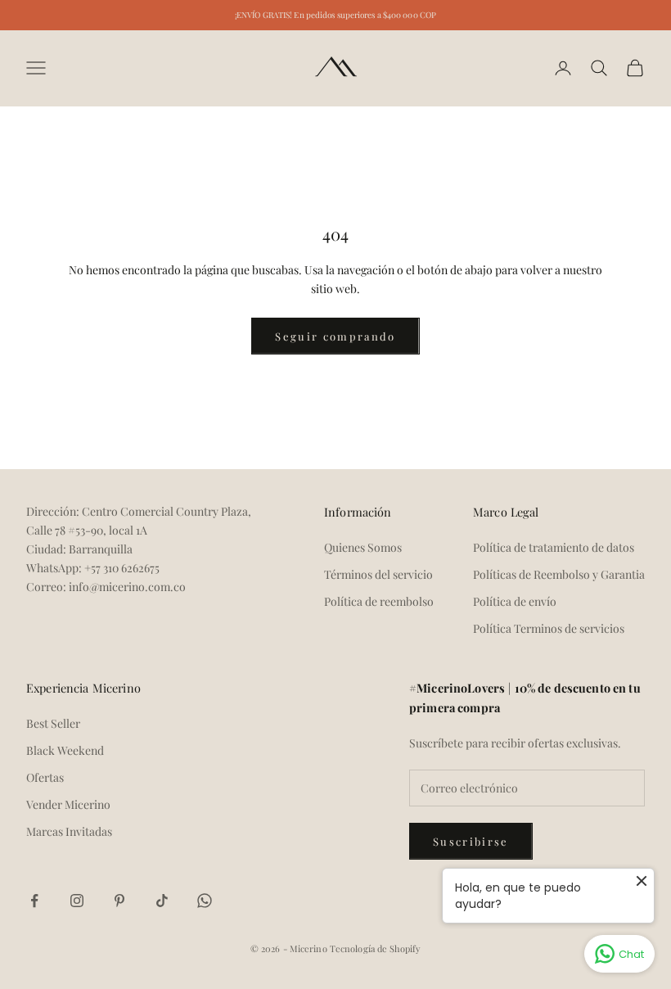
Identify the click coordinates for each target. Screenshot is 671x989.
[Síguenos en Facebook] (34, 900)
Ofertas (45, 777)
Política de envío (514, 601)
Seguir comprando (335, 336)
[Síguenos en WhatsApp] (204, 900)
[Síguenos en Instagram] (77, 900)
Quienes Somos (363, 547)
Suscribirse (471, 841)
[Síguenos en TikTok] (162, 900)
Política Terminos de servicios (548, 628)
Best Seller (53, 723)
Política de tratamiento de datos (553, 547)
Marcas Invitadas (69, 831)
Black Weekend (65, 750)
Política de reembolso (379, 601)
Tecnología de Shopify (375, 948)
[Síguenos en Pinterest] (119, 900)
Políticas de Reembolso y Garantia (559, 574)
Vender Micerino (68, 804)
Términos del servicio (378, 574)
